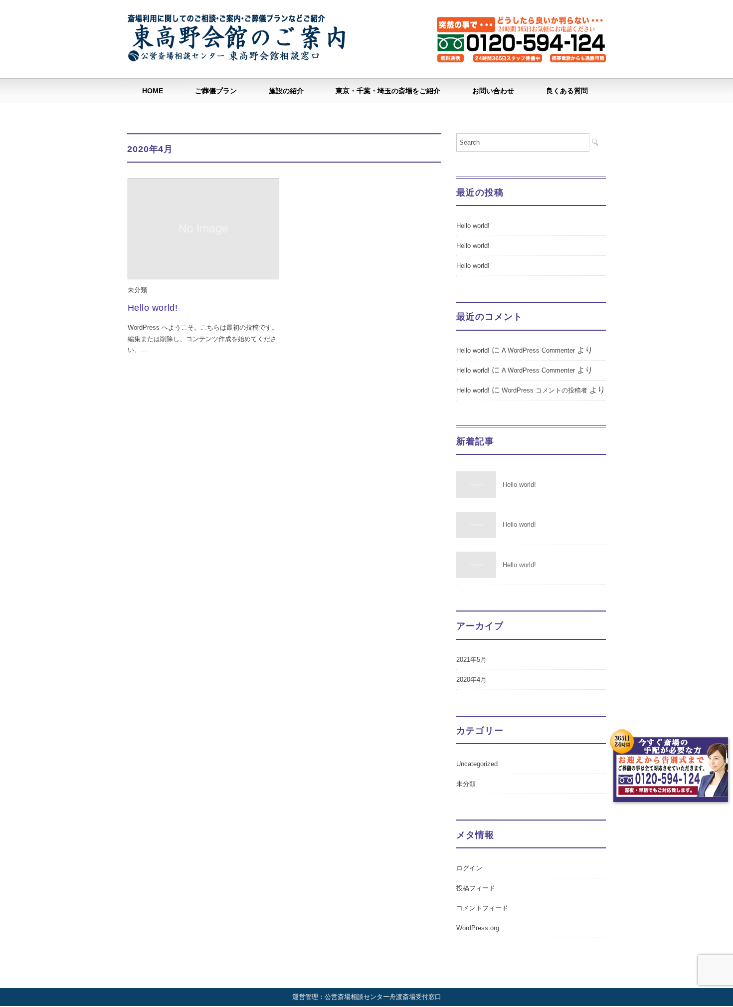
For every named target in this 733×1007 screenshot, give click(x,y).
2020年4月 (471, 679)
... (144, 350)
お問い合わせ (493, 91)
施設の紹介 (286, 91)
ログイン (469, 868)
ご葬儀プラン (216, 91)
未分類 (137, 290)
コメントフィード (482, 908)
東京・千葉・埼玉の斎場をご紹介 (388, 91)
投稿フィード (475, 888)
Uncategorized (477, 764)
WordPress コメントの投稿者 (544, 390)
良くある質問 (567, 91)
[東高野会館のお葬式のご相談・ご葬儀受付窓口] (239, 21)
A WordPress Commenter (538, 350)
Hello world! (153, 308)
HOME (152, 91)
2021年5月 (471, 659)
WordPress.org (477, 928)
